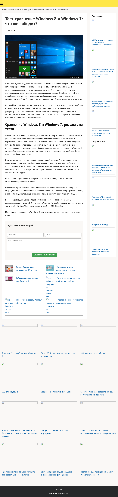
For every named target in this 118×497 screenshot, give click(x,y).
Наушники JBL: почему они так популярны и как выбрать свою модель (102, 103)
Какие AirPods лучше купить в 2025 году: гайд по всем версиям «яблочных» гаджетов (103, 72)
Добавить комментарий (44, 255)
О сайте (51, 493)
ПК (21, 10)
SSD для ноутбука (10, 391)
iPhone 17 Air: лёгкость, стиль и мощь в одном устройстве (101, 133)
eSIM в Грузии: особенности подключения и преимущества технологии (103, 42)
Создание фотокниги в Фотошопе (56, 391)
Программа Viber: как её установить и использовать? (103, 198)
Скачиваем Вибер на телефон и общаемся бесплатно (100, 251)
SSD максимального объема (92, 353)
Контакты (58, 493)
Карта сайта (65, 493)
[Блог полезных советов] (59, 3)
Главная (4, 10)
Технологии (13, 10)
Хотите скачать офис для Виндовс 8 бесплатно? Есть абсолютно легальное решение (19, 433)
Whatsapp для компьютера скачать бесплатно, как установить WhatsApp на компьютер (102, 168)
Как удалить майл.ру (100, 224)
